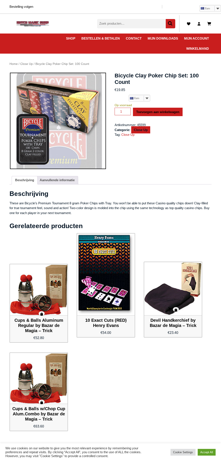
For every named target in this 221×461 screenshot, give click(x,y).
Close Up (26, 64)
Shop (70, 38)
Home (13, 64)
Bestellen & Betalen (100, 38)
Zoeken (170, 23)
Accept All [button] (206, 452)
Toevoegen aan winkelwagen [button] (42, 313)
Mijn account (196, 38)
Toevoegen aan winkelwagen (157, 112)
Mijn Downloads (163, 38)
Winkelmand (197, 48)
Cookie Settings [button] (183, 452)
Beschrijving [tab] (24, 180)
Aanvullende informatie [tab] (57, 180)
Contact (134, 38)
